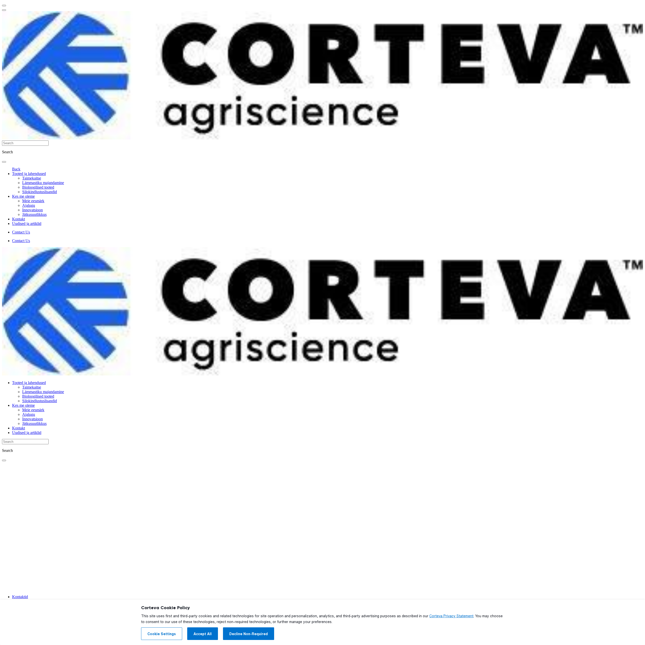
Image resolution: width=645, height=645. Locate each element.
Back (16, 169)
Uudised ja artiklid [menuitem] (26, 223)
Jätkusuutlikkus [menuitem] (34, 214)
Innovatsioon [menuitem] (32, 210)
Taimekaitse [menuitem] (31, 178)
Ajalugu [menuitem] (28, 205)
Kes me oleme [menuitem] (23, 196)
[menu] (4, 5)
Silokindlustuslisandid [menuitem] (39, 192)
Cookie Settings (161, 634)
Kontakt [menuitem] (18, 219)
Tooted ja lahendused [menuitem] (29, 173)
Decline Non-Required (248, 634)
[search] (4, 162)
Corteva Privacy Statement (451, 616)
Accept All (203, 634)
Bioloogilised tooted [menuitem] (38, 187)
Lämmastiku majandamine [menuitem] (43, 183)
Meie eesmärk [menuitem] (33, 201)
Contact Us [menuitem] (21, 232)
